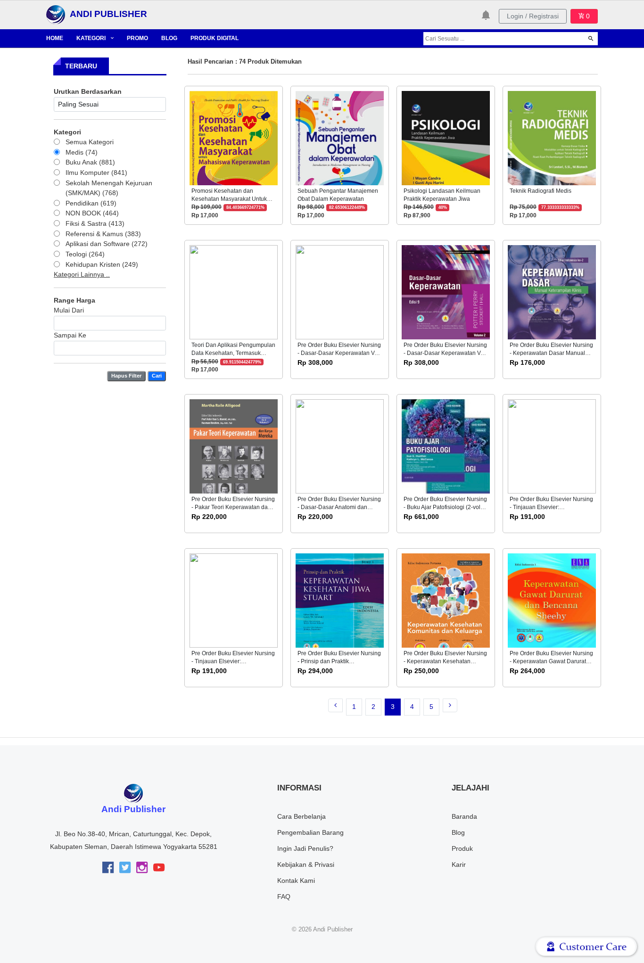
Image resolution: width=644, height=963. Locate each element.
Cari (157, 376)
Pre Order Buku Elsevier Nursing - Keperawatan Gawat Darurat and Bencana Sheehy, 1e (551, 661)
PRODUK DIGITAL (214, 38)
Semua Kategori (90, 142)
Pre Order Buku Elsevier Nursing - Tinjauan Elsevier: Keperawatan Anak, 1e (233, 661)
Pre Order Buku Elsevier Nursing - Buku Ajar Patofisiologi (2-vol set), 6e (445, 507)
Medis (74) (82, 152)
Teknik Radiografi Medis (540, 191)
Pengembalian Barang (310, 832)
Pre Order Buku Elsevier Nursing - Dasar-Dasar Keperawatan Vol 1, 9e (339, 353)
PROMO (137, 38)
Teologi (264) (85, 254)
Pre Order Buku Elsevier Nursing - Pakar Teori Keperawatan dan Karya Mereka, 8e (233, 507)
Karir (459, 864)
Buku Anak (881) (90, 162)
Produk (462, 848)
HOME (54, 38)
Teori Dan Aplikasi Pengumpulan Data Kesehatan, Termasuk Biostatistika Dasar (233, 353)
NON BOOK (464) (92, 213)
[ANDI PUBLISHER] (55, 14)
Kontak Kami (296, 880)
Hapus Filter (126, 376)
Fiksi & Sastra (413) (95, 223)
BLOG (169, 38)
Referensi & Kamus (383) (103, 234)
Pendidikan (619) (91, 203)
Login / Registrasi (533, 16)
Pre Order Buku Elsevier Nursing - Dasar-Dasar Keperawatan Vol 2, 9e (445, 353)
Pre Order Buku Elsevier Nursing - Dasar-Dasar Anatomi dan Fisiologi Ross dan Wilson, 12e (339, 507)
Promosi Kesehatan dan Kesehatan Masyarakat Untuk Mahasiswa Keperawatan (229, 199)
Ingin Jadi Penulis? (305, 848)
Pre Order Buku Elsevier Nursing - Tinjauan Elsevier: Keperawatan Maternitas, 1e (551, 507)
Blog (458, 832)
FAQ (283, 896)
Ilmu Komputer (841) (96, 172)
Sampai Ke (70, 335)
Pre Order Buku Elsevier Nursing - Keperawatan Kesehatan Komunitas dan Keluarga (445, 661)
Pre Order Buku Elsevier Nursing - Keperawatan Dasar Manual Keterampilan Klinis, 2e (551, 353)
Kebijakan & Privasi (305, 864)
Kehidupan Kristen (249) (102, 264)
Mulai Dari (69, 310)
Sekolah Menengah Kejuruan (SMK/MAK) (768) (109, 188)
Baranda (464, 816)
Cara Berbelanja (301, 816)
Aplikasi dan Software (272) (107, 243)
